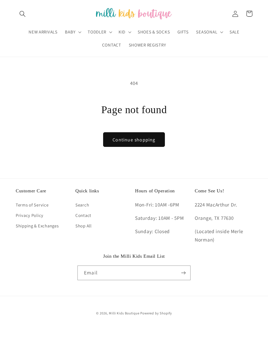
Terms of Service (32, 205)
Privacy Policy (29, 215)
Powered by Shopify (156, 313)
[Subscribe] (183, 273)
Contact (83, 215)
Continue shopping (134, 140)
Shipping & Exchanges (37, 226)
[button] (23, 14)
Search (82, 205)
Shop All (83, 226)
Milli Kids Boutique (124, 313)
